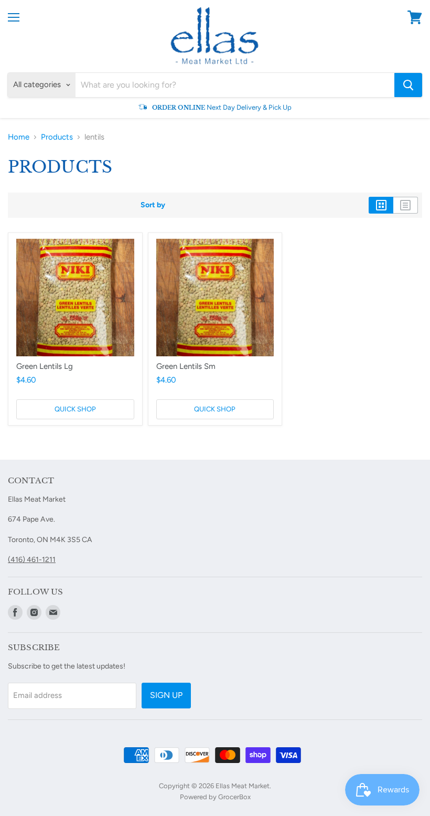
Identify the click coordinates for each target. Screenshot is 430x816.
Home (18, 137)
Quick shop (75, 409)
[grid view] (381, 205)
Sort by (153, 205)
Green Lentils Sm (186, 366)
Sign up (166, 695)
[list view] (405, 205)
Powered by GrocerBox (215, 797)
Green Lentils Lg (44, 366)
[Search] (408, 85)
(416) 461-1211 (32, 559)
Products (57, 137)
